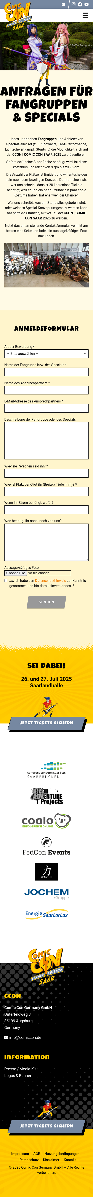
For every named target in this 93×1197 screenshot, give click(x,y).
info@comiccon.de (25, 1037)
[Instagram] (73, 4)
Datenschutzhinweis (50, 581)
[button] (87, 15)
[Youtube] (86, 4)
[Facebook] (80, 4)
